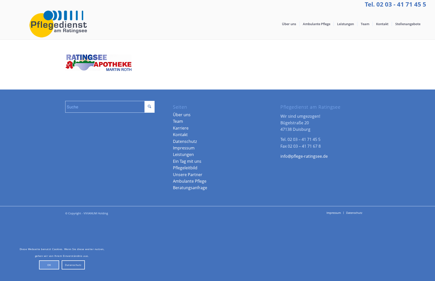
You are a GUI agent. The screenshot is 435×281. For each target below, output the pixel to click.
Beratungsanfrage (190, 187)
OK (49, 265)
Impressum (184, 148)
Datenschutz (185, 141)
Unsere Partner (187, 174)
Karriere (181, 128)
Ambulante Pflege (189, 181)
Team (178, 121)
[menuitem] (289, 24)
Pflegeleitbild (185, 168)
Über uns (182, 114)
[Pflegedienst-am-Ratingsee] (57, 24)
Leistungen (183, 154)
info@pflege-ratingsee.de (304, 156)
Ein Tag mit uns (187, 161)
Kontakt (180, 134)
